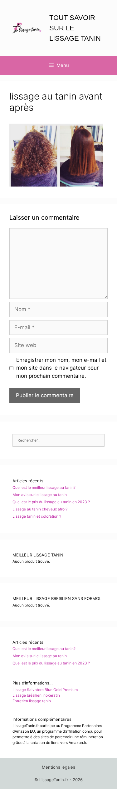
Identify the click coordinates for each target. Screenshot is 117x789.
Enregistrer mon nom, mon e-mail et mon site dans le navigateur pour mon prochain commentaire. (61, 368)
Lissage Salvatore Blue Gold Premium (45, 689)
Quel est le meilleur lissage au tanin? (44, 487)
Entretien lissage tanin (31, 701)
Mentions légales (58, 767)
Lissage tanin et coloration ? (36, 516)
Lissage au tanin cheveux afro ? (39, 509)
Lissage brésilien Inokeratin (36, 695)
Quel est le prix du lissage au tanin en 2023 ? (51, 502)
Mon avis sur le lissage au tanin (39, 494)
